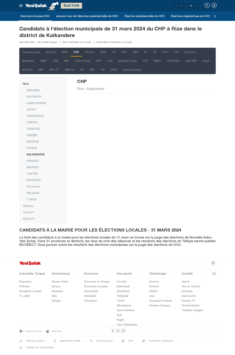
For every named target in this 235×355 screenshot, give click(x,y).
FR (191, 6)
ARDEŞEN (33, 90)
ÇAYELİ (31, 109)
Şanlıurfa (29, 218)
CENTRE (32, 173)
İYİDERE (32, 148)
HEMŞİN (32, 135)
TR (176, 6)
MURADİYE (34, 180)
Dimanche (33, 186)
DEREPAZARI (35, 115)
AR (186, 6)
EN (181, 6)
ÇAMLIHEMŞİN (36, 103)
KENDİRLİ (33, 160)
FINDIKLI (32, 122)
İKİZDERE (33, 141)
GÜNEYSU (33, 128)
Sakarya (28, 205)
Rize (25, 83)
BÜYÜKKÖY (34, 96)
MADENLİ (33, 167)
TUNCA (32, 199)
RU (195, 6)
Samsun (28, 212)
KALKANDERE (36, 154)
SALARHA (33, 192)
